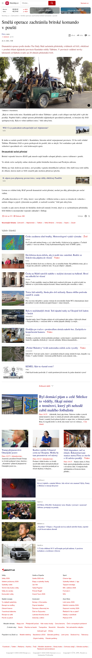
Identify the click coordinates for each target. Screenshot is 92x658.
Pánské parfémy (51, 638)
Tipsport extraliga (69, 585)
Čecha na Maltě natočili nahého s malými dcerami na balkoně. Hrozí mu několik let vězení (57, 275)
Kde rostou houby (47, 623)
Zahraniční (29, 316)
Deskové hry (75, 635)
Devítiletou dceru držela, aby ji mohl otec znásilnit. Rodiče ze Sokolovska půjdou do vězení (54, 256)
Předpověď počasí (32, 623)
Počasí (28, 239)
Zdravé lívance (7, 608)
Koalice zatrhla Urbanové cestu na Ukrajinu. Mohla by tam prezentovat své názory (46, 452)
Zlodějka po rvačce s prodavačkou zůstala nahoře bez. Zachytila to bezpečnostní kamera (56, 330)
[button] (46, 82)
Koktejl (28, 335)
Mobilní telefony (25, 635)
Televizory (84, 635)
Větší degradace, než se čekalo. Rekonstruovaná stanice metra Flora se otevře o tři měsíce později (77, 454)
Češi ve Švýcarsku (38, 611)
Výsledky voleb (7, 585)
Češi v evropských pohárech (77, 623)
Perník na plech (7, 618)
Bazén (20, 627)
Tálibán (39, 223)
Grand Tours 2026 (38, 594)
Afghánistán (30, 223)
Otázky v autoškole (69, 614)
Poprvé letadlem (38, 605)
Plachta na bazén (31, 627)
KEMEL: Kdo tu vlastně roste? (40, 366)
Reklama (21, 646)
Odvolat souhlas (82, 646)
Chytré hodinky (38, 638)
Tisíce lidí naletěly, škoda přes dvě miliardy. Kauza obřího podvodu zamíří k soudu (56, 293)
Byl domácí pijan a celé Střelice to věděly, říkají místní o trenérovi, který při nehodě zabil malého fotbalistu (63, 403)
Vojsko (66, 223)
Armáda (59, 223)
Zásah (73, 223)
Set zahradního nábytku (74, 627)
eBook (73, 35)
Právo (3, 34)
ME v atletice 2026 (69, 588)
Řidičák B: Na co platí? (71, 611)
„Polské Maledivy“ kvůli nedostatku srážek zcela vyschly (52, 347)
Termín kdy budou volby (10, 588)
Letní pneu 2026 (68, 602)
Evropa (28, 279)
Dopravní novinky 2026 (71, 608)
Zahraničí (20, 223)
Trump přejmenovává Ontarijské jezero (11, 451)
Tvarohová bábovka (9, 611)
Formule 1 (66, 591)
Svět (4, 131)
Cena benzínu (60, 623)
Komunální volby (8, 594)
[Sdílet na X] (89, 216)
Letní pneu (65, 635)
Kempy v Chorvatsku (39, 602)
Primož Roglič (37, 591)
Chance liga (67, 578)
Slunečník (52, 627)
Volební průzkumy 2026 (10, 581)
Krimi (27, 261)
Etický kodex (57, 646)
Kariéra (28, 646)
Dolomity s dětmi (38, 618)
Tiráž (34, 646)
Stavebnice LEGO (39, 635)
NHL (64, 594)
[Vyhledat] (52, 3)
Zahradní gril (41, 631)
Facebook (6, 646)
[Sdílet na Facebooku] (86, 216)
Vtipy (27, 369)
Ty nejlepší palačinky (9, 602)
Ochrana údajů (69, 646)
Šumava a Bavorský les (40, 608)
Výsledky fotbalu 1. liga (71, 581)
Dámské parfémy (53, 635)
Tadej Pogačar (37, 588)
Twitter (13, 646)
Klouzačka (61, 627)
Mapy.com (20, 623)
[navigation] (2, 3)
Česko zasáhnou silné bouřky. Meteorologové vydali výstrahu (53, 236)
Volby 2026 (6, 578)
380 (89, 35)
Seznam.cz (85, 3)
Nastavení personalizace (46, 649)
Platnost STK (67, 618)
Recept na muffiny (8, 605)
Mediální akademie (45, 646)
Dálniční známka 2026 (71, 605)
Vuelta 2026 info (38, 578)
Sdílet (81, 35)
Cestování (29, 351)
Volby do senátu (7, 591)
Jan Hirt (35, 585)
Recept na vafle (7, 614)
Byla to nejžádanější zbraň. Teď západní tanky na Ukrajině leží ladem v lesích (57, 312)
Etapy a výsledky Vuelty (40, 581)
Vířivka (50, 631)
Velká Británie (49, 223)
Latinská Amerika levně (40, 614)
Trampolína (43, 627)
